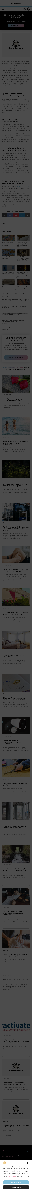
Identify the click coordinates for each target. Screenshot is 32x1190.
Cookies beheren (16, 1187)
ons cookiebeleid (12, 1176)
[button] (28, 1163)
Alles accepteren (16, 1182)
